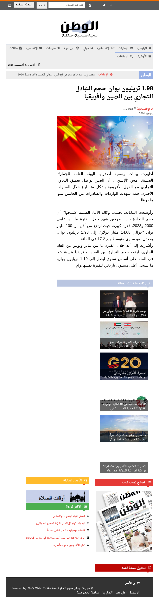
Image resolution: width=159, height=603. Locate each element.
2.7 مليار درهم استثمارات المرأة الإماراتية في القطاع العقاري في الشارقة (127, 439)
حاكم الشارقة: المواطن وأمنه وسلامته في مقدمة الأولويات (55, 538)
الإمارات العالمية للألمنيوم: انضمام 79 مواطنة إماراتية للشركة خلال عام (124, 469)
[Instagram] (89, 5)
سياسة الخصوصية (88, 592)
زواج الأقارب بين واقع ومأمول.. (69, 545)
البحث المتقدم (24, 4)
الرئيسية (142, 48)
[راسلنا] (9, 5)
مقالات (14, 48)
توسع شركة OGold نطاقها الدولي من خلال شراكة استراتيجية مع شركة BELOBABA (124, 315)
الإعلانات (123, 56)
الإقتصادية (103, 48)
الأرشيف (142, 56)
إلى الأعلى (130, 583)
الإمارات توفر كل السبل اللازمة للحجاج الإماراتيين (60, 523)
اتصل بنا (107, 592)
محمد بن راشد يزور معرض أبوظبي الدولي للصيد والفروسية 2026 (61, 74)
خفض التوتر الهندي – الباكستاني (69, 516)
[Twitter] (103, 5)
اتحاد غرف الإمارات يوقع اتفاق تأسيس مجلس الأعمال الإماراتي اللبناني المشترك (127, 346)
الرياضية (69, 48)
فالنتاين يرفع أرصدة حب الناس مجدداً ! (65, 530)
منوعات (51, 48)
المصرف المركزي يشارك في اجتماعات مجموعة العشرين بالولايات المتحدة (124, 377)
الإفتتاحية (32, 48)
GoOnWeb (34, 588)
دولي (86, 48)
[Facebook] (110, 5)
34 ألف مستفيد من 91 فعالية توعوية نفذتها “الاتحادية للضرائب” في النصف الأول (124, 408)
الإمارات (123, 48)
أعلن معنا (121, 592)
